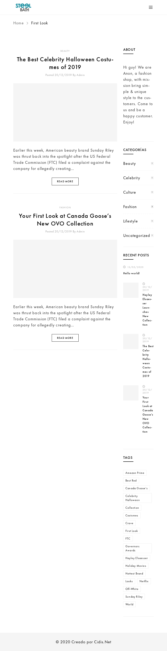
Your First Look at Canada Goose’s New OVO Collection (65, 219)
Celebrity (131, 177)
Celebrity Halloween (132, 498)
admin (81, 75)
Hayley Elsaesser (136, 558)
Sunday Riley (134, 596)
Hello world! (131, 273)
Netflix (144, 581)
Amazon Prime (134, 473)
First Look (131, 531)
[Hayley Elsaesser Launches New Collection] (130, 290)
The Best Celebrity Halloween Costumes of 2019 (65, 63)
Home (19, 23)
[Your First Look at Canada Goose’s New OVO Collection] (65, 269)
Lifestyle (130, 221)
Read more (65, 181)
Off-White (131, 589)
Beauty (65, 51)
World (129, 604)
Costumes (131, 515)
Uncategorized (136, 235)
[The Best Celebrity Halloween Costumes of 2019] (65, 112)
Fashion (65, 207)
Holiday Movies (135, 566)
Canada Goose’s (136, 488)
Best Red (131, 480)
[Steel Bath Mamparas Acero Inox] (28, 7)
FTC (128, 538)
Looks (129, 581)
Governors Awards (132, 548)
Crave (129, 523)
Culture (129, 192)
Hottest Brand (134, 573)
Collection (132, 508)
